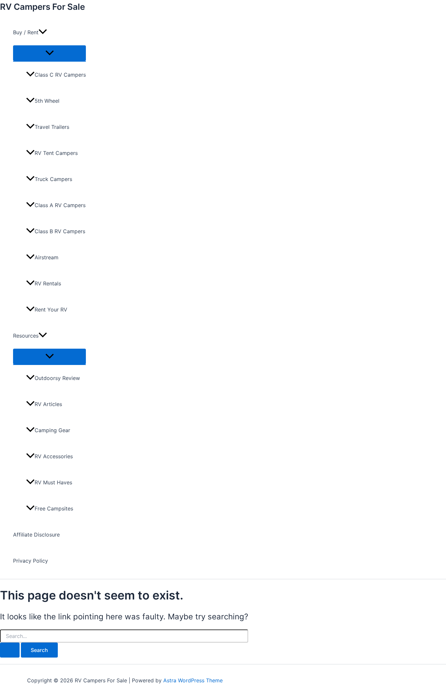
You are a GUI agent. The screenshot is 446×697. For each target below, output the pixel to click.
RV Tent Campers (56, 153)
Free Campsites (54, 508)
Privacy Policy (30, 560)
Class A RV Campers (60, 205)
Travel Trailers (52, 127)
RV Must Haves (53, 482)
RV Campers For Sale (42, 7)
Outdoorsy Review (57, 378)
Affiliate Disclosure (36, 534)
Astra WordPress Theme (193, 680)
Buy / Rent (26, 32)
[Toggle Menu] (49, 53)
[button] (43, 32)
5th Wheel (47, 101)
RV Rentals (48, 283)
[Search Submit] (10, 650)
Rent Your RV (51, 309)
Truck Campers (53, 179)
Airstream (46, 257)
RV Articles (48, 404)
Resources (26, 335)
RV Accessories (54, 456)
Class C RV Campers (60, 74)
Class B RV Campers (60, 231)
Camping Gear (52, 430)
